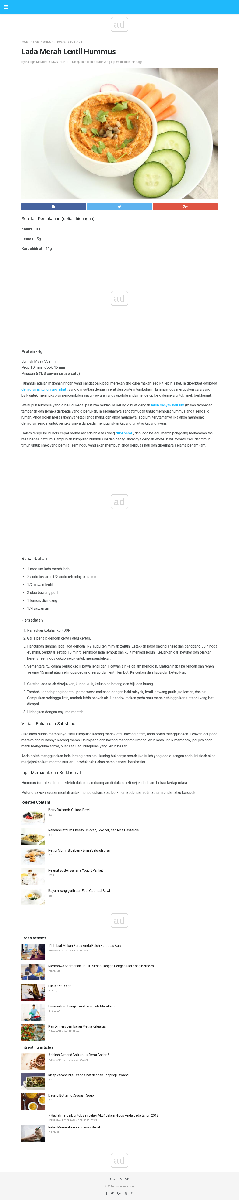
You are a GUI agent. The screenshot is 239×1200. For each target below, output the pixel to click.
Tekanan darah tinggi (70, 41)
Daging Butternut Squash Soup (71, 1095)
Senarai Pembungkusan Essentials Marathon (81, 1006)
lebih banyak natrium (167, 405)
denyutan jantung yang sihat (43, 389)
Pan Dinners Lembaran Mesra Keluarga (77, 1026)
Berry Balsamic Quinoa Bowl (69, 810)
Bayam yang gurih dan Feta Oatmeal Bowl (79, 891)
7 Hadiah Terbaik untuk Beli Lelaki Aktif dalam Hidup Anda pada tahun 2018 (103, 1115)
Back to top (119, 1178)
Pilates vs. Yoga (59, 986)
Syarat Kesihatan (43, 41)
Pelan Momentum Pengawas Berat (74, 1127)
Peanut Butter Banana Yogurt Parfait (75, 870)
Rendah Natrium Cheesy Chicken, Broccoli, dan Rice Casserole (93, 830)
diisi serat (124, 433)
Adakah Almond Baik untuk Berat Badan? (78, 1055)
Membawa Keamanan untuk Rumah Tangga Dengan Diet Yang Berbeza (101, 966)
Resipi (25, 41)
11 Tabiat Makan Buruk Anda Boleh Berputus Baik (84, 946)
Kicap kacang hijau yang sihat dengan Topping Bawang (88, 1075)
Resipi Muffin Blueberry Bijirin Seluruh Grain (79, 850)
